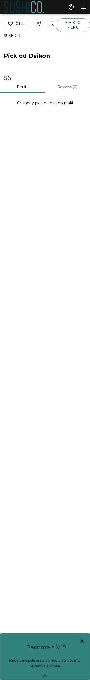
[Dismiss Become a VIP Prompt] (82, 641)
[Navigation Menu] (83, 7)
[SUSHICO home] (25, 7)
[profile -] (71, 7)
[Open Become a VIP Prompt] (45, 676)
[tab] (22, 87)
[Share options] (39, 23)
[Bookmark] (52, 23)
